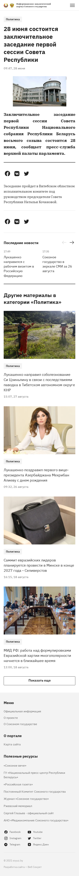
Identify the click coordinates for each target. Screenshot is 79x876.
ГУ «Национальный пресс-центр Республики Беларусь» (34, 774)
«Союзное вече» (15, 765)
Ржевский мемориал (18, 806)
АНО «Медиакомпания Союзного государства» (36, 820)
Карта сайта (12, 744)
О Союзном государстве (20, 724)
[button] (7, 173)
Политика (13, 19)
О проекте (11, 717)
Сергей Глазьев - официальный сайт (29, 813)
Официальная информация (22, 711)
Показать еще (39, 680)
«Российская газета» (18, 784)
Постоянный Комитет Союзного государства (35, 791)
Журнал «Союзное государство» (26, 798)
